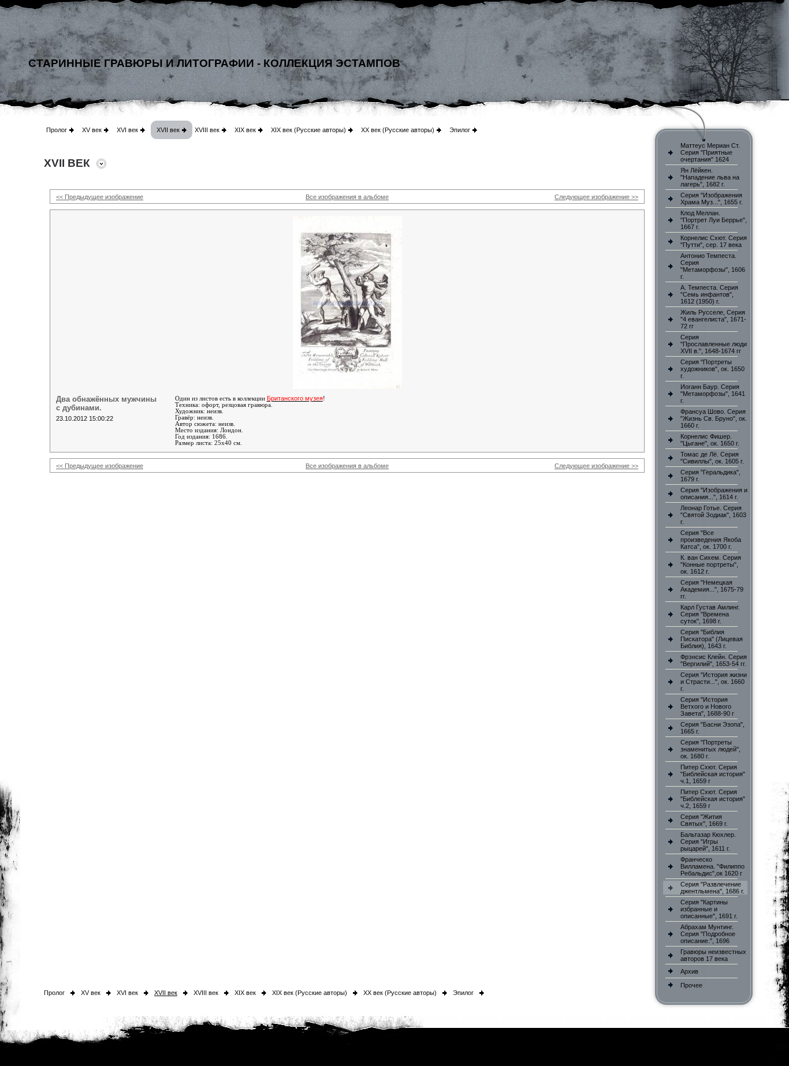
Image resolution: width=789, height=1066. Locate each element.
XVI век (127, 129)
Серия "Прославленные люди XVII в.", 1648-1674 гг (713, 344)
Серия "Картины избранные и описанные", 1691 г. (709, 909)
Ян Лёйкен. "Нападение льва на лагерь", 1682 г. (709, 177)
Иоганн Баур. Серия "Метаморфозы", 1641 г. (712, 393)
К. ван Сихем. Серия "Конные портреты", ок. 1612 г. (710, 564)
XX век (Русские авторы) (397, 129)
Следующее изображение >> (596, 196)
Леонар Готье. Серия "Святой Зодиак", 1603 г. (713, 514)
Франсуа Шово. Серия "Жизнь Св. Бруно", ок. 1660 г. (713, 418)
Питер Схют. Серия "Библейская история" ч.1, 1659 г (712, 774)
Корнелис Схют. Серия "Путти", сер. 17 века (713, 241)
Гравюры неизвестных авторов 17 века (713, 955)
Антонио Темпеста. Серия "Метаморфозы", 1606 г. (712, 266)
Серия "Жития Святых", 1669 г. (704, 820)
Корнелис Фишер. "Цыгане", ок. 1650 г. (709, 440)
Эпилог (459, 129)
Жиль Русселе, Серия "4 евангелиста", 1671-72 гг (713, 319)
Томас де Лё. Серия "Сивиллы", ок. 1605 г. (712, 458)
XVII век (168, 129)
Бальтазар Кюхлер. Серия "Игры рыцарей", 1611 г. (708, 841)
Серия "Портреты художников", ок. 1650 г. (712, 368)
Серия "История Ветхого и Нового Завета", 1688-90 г (707, 706)
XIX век (245, 129)
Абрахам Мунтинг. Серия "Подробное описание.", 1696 (707, 933)
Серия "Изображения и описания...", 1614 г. (713, 493)
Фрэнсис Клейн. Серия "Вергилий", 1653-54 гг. (713, 660)
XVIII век (207, 129)
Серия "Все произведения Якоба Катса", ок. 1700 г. (710, 539)
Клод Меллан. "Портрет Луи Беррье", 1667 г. (713, 220)
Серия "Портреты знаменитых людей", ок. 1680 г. (710, 749)
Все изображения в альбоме (347, 196)
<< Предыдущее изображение (99, 196)
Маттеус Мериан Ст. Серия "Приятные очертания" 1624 (710, 152)
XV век (92, 129)
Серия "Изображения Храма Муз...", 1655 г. (711, 198)
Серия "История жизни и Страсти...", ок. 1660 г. (713, 681)
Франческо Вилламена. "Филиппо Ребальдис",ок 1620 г (712, 866)
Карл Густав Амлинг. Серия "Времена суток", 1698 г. (710, 614)
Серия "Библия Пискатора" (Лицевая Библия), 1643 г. (711, 639)
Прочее (691, 985)
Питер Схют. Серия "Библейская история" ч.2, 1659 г (712, 798)
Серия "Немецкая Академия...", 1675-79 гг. (711, 589)
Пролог (56, 129)
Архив (689, 971)
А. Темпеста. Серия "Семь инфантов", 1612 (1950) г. (709, 294)
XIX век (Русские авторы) (308, 129)
